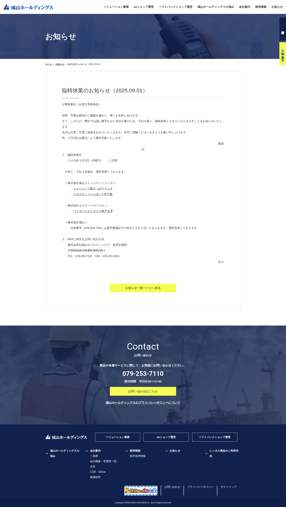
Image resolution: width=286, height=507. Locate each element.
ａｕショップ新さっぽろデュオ (93, 188)
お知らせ (277, 6)
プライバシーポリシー (200, 486)
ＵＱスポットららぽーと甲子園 (93, 194)
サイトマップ (229, 486)
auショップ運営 (144, 6)
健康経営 (95, 477)
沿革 (92, 466)
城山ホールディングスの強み (215, 6)
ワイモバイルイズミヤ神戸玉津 (93, 211)
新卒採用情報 (138, 456)
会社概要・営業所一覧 (103, 461)
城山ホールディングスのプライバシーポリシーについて (143, 402)
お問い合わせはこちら (143, 391)
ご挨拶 (94, 456)
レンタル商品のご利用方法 (224, 453)
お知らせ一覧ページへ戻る (143, 288)
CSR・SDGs (98, 471)
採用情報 (260, 6)
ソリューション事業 (116, 6)
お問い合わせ (282, 53)
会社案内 (244, 6)
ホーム (48, 64)
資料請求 (282, 29)
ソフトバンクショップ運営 (175, 6)
